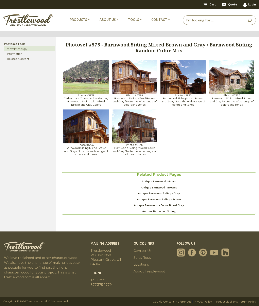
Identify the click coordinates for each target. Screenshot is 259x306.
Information (14, 53)
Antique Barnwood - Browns (159, 187)
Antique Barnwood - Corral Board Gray (159, 205)
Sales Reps (142, 258)
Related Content (18, 58)
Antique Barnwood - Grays (159, 181)
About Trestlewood (149, 271)
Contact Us (142, 251)
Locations (141, 264)
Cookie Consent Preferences (172, 301)
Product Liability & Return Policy (235, 301)
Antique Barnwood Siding (159, 211)
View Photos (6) (17, 48)
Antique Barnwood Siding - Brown (159, 199)
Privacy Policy (203, 301)
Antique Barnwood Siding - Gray (159, 193)
